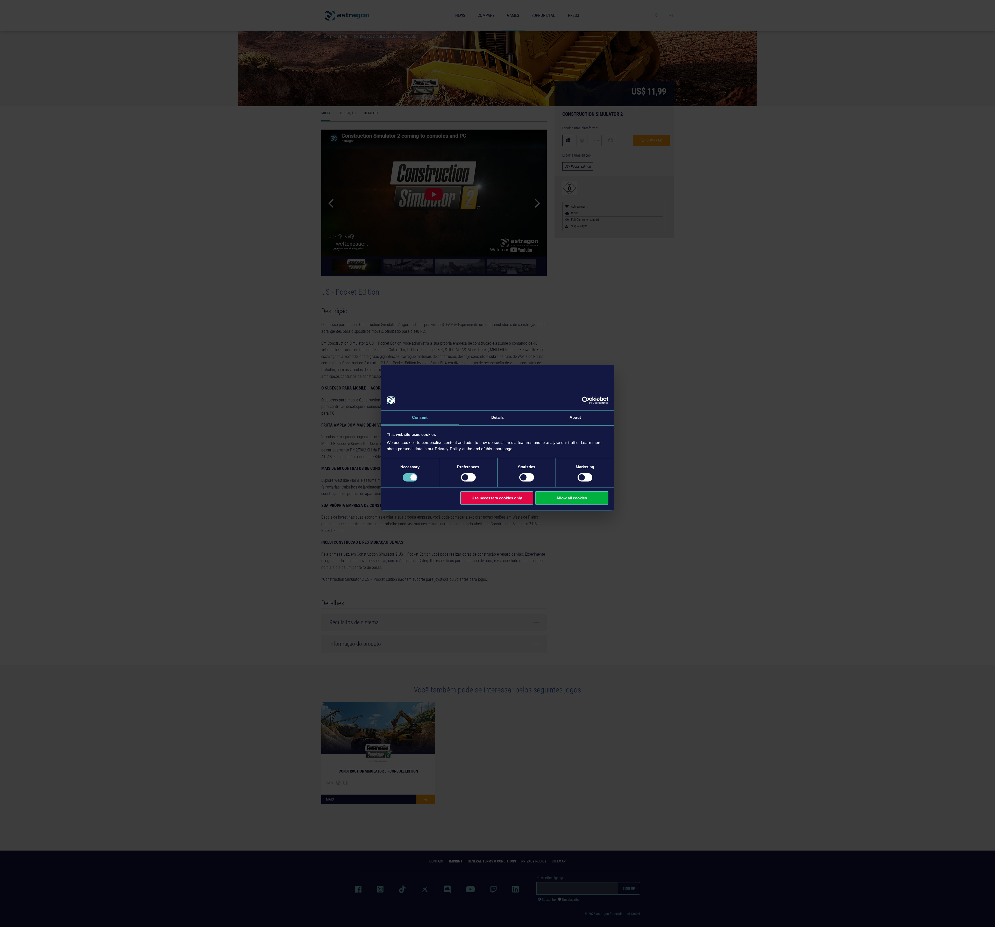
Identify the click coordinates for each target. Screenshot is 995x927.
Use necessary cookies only (497, 498)
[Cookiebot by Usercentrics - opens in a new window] (585, 400)
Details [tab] (497, 417)
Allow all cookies (571, 498)
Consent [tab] (420, 417)
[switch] (468, 477)
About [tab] (575, 417)
